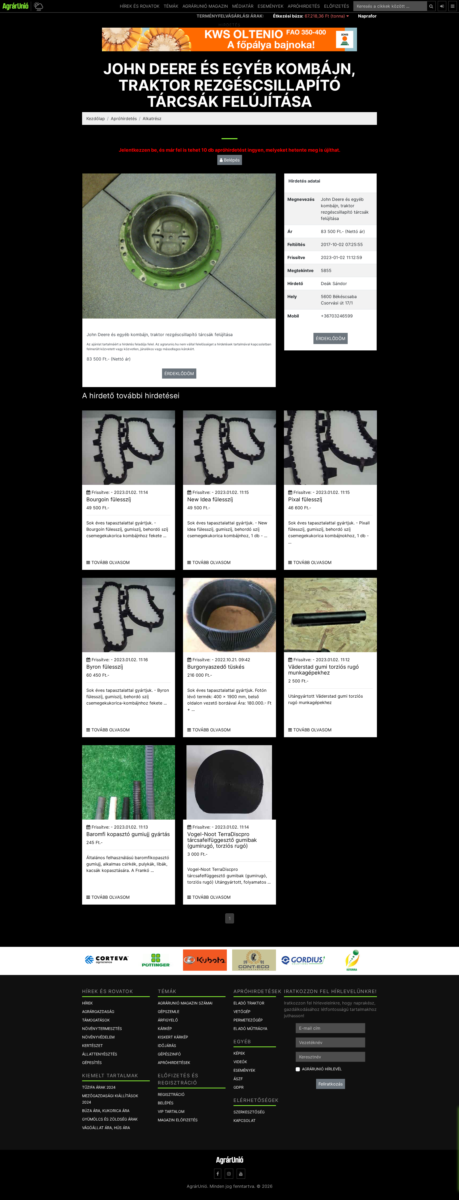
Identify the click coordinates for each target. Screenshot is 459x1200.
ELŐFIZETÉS (336, 6)
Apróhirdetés (124, 118)
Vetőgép (241, 1011)
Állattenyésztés (99, 1054)
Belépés (231, 160)
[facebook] (217, 1174)
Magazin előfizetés (178, 1120)
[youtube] (241, 1174)
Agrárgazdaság (98, 1011)
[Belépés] (442, 6)
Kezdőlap (95, 118)
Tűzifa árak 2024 (99, 1087)
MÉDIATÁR (242, 6)
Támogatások (96, 1020)
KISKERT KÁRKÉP (173, 1037)
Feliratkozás (330, 1084)
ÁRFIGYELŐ (168, 1020)
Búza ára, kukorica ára (105, 1110)
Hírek (87, 1003)
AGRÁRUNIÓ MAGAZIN (205, 6)
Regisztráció (171, 1094)
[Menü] (452, 6)
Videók (240, 1061)
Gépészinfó (169, 1054)
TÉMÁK (171, 6)
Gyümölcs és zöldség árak (110, 1119)
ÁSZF (238, 1078)
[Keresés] (431, 6)
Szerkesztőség (249, 1112)
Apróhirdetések (174, 1062)
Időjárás (167, 1045)
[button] (37, 6)
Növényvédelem (98, 1037)
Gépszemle (168, 1011)
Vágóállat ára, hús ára (106, 1127)
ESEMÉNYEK (270, 6)
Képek (239, 1053)
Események (244, 1070)
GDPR (238, 1087)
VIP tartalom (171, 1111)
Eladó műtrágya (250, 1028)
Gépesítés (92, 1062)
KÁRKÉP (165, 1028)
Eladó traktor (248, 1003)
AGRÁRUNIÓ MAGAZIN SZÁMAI (185, 1003)
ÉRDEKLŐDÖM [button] (179, 373)
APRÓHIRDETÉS (304, 6)
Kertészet (92, 1045)
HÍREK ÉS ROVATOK (139, 6)
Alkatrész (152, 118)
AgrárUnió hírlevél (322, 1069)
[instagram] (229, 1174)
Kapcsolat (244, 1120)
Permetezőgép (248, 1020)
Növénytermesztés (102, 1028)
